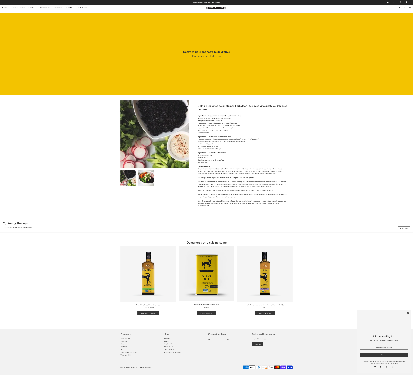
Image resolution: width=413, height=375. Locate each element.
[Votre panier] (410, 7)
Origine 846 (168, 344)
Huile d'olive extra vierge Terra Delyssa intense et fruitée (265, 305)
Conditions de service (376, 363)
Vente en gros (169, 349)
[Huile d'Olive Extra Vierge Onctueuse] (148, 274)
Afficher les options (148, 313)
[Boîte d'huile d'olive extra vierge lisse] (206, 273)
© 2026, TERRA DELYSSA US (129, 367)
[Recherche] (399, 7)
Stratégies (123, 347)
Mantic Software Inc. (145, 367)
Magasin (167, 338)
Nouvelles (123, 341)
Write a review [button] (404, 228)
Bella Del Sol (168, 347)
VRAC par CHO (125, 355)
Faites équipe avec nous (128, 352)
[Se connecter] (404, 7)
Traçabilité (69, 8)
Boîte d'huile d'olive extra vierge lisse (206, 305)
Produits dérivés (81, 8)
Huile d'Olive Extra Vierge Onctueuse (148, 305)
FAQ (121, 349)
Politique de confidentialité (394, 361)
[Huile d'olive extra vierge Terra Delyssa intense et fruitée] (265, 274)
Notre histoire (125, 338)
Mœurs (166, 341)
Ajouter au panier (206, 313)
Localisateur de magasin (172, 352)
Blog (121, 344)
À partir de (148, 308)
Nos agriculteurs (45, 8)
